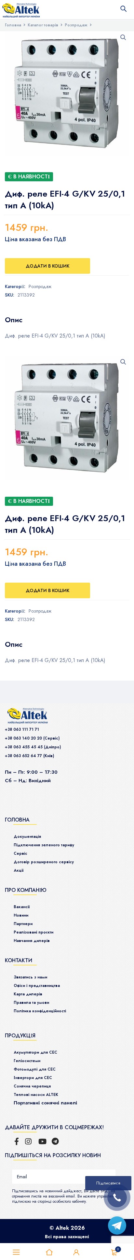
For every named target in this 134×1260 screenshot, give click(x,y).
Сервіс (20, 853)
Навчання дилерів (32, 941)
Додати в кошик (47, 266)
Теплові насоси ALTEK (36, 1095)
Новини (21, 915)
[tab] (13, 319)
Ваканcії (22, 907)
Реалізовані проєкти (33, 932)
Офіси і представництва (37, 986)
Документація (27, 836)
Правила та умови (31, 1002)
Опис (13, 319)
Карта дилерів (28, 994)
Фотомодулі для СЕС (35, 1069)
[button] (123, 37)
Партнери (23, 924)
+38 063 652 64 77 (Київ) (29, 756)
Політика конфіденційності (40, 1011)
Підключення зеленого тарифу (44, 845)
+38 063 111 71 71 (22, 729)
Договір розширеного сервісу (44, 862)
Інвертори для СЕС (33, 1078)
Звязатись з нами (30, 977)
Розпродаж (76, 25)
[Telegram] (117, 1225)
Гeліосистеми (27, 1061)
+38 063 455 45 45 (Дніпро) (33, 747)
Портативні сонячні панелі (45, 1102)
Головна (13, 25)
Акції (18, 870)
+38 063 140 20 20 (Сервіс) (32, 738)
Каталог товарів (43, 25)
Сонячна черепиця (32, 1086)
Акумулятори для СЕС (35, 1052)
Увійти (76, 1252)
